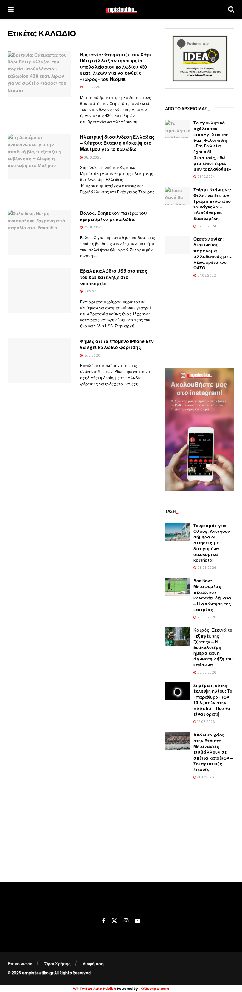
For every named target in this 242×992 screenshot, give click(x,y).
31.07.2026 (205, 777)
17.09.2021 (91, 291)
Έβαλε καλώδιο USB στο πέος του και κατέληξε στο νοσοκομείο (113, 277)
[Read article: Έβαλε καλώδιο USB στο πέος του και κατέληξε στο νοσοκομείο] (39, 290)
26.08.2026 (206, 617)
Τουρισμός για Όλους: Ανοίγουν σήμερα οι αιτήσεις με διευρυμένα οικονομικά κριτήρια (211, 542)
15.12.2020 (91, 355)
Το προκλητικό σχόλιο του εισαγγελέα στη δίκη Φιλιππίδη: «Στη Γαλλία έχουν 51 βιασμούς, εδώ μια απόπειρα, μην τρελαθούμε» (212, 146)
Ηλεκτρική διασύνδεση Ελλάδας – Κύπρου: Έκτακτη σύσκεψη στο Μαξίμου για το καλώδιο (117, 143)
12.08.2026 (205, 721)
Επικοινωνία (20, 964)
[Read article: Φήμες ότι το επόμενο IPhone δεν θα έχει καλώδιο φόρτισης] (39, 360)
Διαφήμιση (93, 964)
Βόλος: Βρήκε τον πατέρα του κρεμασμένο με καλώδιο (113, 216)
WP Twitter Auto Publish (94, 988)
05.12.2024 (205, 176)
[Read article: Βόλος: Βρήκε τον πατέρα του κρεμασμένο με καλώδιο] (39, 232)
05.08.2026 (206, 567)
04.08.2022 (206, 275)
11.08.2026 (91, 87)
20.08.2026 (206, 672)
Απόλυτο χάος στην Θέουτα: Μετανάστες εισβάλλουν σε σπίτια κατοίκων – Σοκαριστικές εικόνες (213, 752)
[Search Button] (231, 9)
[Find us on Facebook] (103, 921)
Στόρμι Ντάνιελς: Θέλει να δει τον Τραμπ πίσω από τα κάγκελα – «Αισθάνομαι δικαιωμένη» (212, 204)
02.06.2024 (206, 226)
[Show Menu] (11, 9)
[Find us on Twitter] (114, 921)
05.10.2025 (92, 157)
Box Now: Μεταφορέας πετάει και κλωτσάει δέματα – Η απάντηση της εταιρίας (212, 595)
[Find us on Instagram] (126, 921)
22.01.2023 (92, 227)
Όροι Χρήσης (57, 964)
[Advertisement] (199, 323)
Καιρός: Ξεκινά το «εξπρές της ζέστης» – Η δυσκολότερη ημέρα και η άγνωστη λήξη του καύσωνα (213, 647)
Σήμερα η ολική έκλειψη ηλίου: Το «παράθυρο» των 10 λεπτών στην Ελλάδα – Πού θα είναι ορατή (212, 699)
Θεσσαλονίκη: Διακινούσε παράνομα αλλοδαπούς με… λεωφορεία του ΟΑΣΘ (213, 253)
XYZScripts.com (155, 988)
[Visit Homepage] (121, 9)
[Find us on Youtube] (137, 921)
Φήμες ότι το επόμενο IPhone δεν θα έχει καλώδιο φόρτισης (116, 344)
